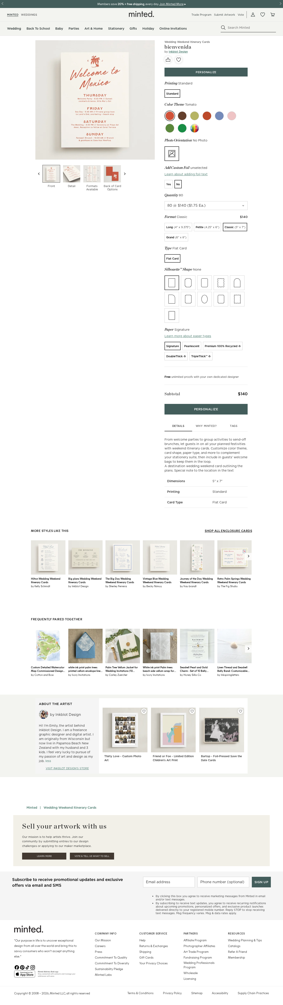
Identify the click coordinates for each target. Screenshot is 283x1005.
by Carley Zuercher (116, 674)
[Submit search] (223, 27)
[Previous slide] (38, 173)
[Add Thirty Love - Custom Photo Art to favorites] (144, 711)
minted (12, 14)
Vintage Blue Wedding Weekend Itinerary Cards (157, 580)
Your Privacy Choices (153, 963)
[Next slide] (124, 173)
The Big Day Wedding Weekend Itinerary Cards (119, 580)
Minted (32, 807)
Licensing (190, 978)
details (178, 426)
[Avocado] (194, 116)
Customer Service (153, 933)
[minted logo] (141, 14)
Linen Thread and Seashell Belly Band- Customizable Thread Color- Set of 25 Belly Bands (234, 669)
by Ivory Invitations (79, 674)
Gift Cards (146, 957)
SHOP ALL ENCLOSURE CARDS (228, 531)
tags (233, 426)
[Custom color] (194, 128)
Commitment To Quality (111, 957)
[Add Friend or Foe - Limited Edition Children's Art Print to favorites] (192, 711)
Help (142, 940)
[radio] (172, 93)
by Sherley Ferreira (116, 586)
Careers (100, 946)
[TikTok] (27, 967)
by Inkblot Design (78, 586)
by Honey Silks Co (190, 674)
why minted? (206, 426)
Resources (236, 933)
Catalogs (234, 946)
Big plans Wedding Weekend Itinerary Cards (84, 580)
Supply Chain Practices (253, 993)
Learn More (44, 856)
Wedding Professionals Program (199, 965)
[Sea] (169, 128)
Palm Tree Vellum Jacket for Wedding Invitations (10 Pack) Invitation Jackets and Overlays (121, 669)
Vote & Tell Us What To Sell (92, 856)
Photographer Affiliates (199, 946)
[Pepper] (207, 116)
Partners (191, 933)
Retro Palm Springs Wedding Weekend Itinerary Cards (234, 580)
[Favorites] (262, 14)
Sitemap (197, 993)
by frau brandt (188, 586)
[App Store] (24, 976)
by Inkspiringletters (228, 674)
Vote (241, 14)
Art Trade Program (196, 952)
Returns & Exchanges (153, 946)
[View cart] (272, 14)
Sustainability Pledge (109, 969)
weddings (29, 14)
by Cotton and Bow (42, 674)
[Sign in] (252, 14)
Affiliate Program (195, 940)
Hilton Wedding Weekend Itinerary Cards (45, 580)
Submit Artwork (224, 14)
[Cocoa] (182, 116)
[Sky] (219, 116)
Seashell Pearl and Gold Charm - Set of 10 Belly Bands (194, 669)
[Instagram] (32, 967)
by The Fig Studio (227, 586)
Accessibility (220, 993)
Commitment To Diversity (112, 963)
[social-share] (168, 59)
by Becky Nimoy (152, 586)
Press (98, 952)
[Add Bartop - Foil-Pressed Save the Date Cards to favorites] (240, 711)
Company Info (106, 933)
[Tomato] (169, 116)
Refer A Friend (237, 952)
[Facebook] (16, 967)
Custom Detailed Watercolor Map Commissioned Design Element (47, 669)
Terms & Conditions (140, 993)
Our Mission (103, 940)
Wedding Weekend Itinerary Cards (187, 42)
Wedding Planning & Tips (245, 940)
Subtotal (172, 394)
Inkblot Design (178, 51)
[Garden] (182, 128)
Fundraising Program (198, 957)
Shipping (145, 952)
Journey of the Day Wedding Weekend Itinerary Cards (196, 580)
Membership (236, 957)
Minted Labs (103, 975)
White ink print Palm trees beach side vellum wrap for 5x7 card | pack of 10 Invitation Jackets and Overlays (158, 669)
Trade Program (201, 14)
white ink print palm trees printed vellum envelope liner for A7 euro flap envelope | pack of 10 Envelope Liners (84, 669)
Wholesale (191, 973)
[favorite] (178, 59)
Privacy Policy (172, 993)
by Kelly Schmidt (40, 586)
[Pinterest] (22, 967)
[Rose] (231, 116)
